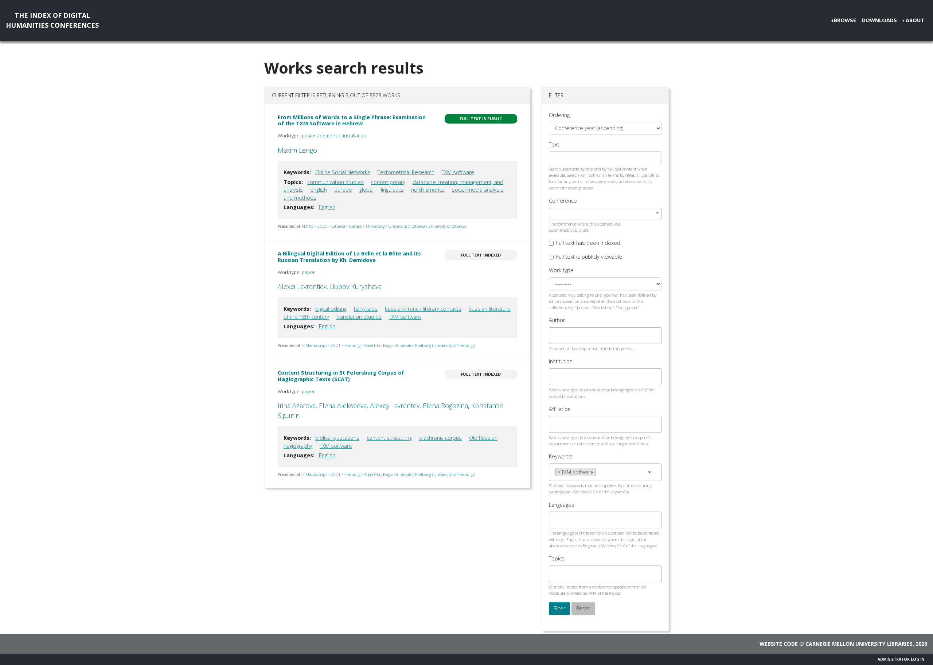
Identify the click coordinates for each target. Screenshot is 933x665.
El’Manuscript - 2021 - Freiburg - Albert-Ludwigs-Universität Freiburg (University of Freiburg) (388, 345)
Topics (557, 558)
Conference (563, 200)
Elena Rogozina (445, 405)
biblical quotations (337, 437)
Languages (561, 504)
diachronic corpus (440, 437)
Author (557, 320)
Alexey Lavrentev (394, 405)
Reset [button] (583, 608)
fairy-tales (366, 308)
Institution (561, 361)
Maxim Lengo (297, 150)
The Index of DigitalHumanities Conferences (52, 20)
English (327, 207)
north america (428, 189)
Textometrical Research (406, 172)
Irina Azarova (297, 405)
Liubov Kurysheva (356, 286)
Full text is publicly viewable (589, 256)
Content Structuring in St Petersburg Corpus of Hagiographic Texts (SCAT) (341, 375)
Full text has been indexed (588, 242)
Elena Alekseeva (343, 405)
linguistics (392, 189)
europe (343, 189)
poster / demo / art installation (334, 135)
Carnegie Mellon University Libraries (859, 643)
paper (308, 272)
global (366, 189)
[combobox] (605, 213)
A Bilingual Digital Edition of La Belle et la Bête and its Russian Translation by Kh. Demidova (349, 256)
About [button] (915, 20)
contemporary (388, 182)
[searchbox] (557, 336)
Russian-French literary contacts (423, 308)
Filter (559, 608)
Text (554, 144)
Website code (779, 643)
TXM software (458, 172)
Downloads (879, 20)
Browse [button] (845, 20)
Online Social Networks (342, 172)
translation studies (359, 316)
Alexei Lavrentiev (302, 286)
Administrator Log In (901, 659)
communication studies (335, 182)
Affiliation (560, 409)
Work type (561, 270)
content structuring (389, 437)
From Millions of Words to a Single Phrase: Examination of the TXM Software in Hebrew (352, 120)
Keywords (561, 456)
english (318, 189)
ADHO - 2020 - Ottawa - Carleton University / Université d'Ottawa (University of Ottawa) (383, 226)
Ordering (559, 115)
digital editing (331, 308)
